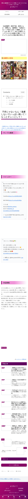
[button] (25, 302)
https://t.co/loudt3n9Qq (15, 200)
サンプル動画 (12, 100)
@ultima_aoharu (12, 206)
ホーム (7, 488)
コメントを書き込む (14, 465)
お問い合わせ (7, 490)
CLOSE (22, 92)
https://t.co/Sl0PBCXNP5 (15, 196)
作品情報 (11, 104)
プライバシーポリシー (14, 492)
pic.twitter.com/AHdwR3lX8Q (11, 210)
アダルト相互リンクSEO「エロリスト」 (10, 479)
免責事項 (21, 490)
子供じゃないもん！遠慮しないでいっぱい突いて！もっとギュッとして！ (15, 97)
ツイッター (11, 102)
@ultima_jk (11, 208)
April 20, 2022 (7, 217)
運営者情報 (20, 488)
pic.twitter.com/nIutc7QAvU (10, 253)
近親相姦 (4, 347)
